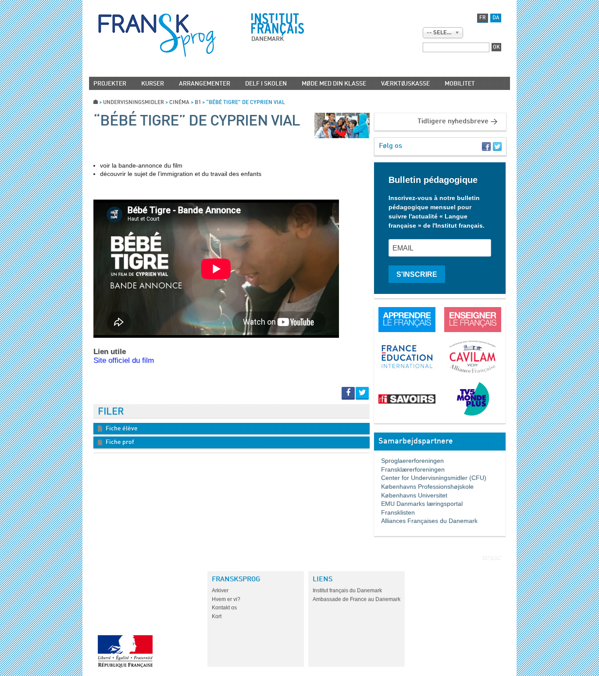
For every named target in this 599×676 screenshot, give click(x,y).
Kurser (152, 84)
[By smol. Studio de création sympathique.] (491, 558)
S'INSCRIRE (416, 274)
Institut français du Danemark (347, 590)
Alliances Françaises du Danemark (426, 520)
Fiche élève (121, 429)
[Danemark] (157, 35)
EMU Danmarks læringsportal (418, 503)
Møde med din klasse (334, 84)
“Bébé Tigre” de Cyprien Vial (196, 121)
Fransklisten (394, 512)
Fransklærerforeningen (409, 469)
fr (482, 18)
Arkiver (220, 590)
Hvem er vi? (226, 599)
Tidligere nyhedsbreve (452, 121)
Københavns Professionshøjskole (424, 486)
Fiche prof (119, 442)
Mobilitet (460, 84)
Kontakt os (224, 607)
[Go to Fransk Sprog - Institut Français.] (95, 102)
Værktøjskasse (405, 84)
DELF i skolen (266, 84)
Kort (216, 616)
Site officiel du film (123, 360)
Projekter (109, 84)
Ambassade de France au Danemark (356, 599)
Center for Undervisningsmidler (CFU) (430, 477)
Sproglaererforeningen (409, 460)
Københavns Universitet (410, 495)
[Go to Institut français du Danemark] (277, 24)
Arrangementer (204, 84)
